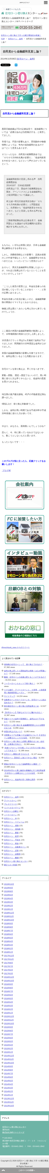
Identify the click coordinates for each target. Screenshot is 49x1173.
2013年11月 (9, 1102)
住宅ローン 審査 (11, 833)
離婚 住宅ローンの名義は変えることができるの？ (25, 677)
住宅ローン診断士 (11, 811)
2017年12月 (9, 956)
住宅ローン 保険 (11, 826)
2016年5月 (8, 998)
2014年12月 (9, 1056)
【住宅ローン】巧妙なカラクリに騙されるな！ (23, 712)
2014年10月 (9, 1063)
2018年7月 (8, 931)
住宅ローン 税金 (11, 843)
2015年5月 (8, 1041)
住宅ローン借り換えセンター (16, 861)
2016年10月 (9, 981)
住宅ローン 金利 (25, 59)
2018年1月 (8, 952)
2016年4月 (8, 1002)
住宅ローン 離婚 (11, 858)
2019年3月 (8, 902)
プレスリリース (10, 804)
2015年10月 (9, 1023)
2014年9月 (8, 1066)
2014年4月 (8, 1084)
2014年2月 (8, 1091)
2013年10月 (9, 1106)
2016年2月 (8, 1009)
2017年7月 (8, 966)
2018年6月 (8, 934)
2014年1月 (8, 1095)
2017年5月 (8, 970)
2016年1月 (8, 1013)
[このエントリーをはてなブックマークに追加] (16, 65)
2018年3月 (8, 945)
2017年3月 (8, 973)
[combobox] (17, 9)
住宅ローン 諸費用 (12, 854)
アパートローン (10, 801)
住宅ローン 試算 (11, 851)
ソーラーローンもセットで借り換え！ (19, 683)
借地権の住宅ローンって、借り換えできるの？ (23, 664)
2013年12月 (9, 1098)
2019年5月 (8, 895)
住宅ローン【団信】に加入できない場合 (20, 758)
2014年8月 (8, 1070)
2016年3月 (8, 1006)
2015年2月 (8, 1048)
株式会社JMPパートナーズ (13, 1132)
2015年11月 (9, 1020)
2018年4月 (8, 941)
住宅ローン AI (10, 818)
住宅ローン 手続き (12, 840)
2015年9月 (8, 1027)
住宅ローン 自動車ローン (15, 847)
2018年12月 (9, 913)
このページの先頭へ (26, 1170)
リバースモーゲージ (12, 808)
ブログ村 (6, 470)
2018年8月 (8, 927)
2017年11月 (9, 959)
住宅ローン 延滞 (11, 836)
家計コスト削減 (10, 865)
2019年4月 (8, 898)
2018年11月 (9, 916)
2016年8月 (8, 988)
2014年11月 (9, 1059)
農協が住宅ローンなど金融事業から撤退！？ (22, 764)
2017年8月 (8, 963)
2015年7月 (8, 1034)
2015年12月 (9, 1016)
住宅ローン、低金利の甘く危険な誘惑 (19, 779)
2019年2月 (8, 906)
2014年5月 (8, 1081)
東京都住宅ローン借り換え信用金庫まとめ (21, 706)
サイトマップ (9, 696)
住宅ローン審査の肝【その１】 (17, 754)
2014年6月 (8, 1077)
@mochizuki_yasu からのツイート (15, 647)
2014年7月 (8, 1073)
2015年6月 (8, 1038)
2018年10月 (9, 920)
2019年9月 (8, 888)
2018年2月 (8, 948)
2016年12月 (9, 977)
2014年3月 (8, 1088)
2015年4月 (8, 1045)
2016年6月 (8, 995)
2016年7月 (8, 991)
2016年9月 (8, 984)
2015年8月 (8, 1031)
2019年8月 (8, 891)
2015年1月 (8, 1052)
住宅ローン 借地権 (12, 829)
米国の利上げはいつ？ (13, 731)
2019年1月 (8, 909)
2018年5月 (8, 938)
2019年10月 (9, 884)
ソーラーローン (10, 815)
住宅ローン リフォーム (14, 822)
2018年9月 (8, 923)
